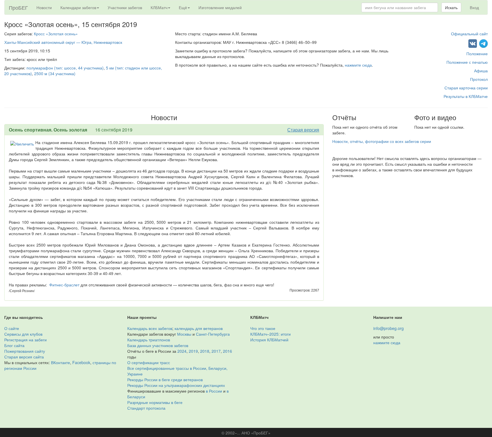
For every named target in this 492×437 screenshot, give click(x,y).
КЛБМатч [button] (159, 7)
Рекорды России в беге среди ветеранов (165, 379)
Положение (477, 53)
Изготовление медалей (220, 7)
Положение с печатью (467, 62)
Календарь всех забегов (149, 328)
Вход (474, 7)
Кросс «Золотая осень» (56, 33)
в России (214, 391)
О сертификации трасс (148, 362)
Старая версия (303, 129)
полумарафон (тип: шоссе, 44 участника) (65, 68)
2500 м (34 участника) (54, 73)
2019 (193, 351)
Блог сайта (14, 345)
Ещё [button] (183, 7)
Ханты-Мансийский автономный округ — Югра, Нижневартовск (63, 42)
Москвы (184, 334)
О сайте (11, 328)
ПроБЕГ (18, 7)
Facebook (81, 362)
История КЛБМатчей (269, 339)
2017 (216, 351)
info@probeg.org (388, 328)
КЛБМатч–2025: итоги (270, 334)
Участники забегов (125, 7)
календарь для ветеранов (199, 328)
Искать (451, 7)
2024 (181, 351)
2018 (204, 351)
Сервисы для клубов (23, 334)
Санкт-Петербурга (213, 334)
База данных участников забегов (157, 345)
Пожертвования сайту (24, 351)
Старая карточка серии (466, 88)
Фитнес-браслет (64, 285)
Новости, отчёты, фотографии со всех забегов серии (381, 141)
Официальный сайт (469, 33)
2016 (227, 351)
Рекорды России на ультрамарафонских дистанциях (176, 385)
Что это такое (262, 328)
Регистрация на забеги (25, 339)
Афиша (481, 70)
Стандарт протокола (146, 408)
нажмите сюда (358, 65)
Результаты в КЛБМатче (466, 96)
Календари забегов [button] (78, 7)
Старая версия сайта (24, 357)
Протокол (479, 79)
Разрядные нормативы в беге (155, 402)
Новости (44, 7)
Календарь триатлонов (148, 339)
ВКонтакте (60, 362)
